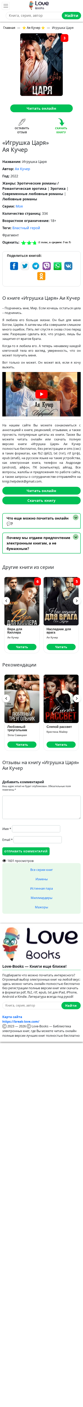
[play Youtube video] (41, 394)
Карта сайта (12, 1017)
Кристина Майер (57, 731)
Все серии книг (41, 870)
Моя (19, 206)
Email (7, 840)
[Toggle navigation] (6, 6)
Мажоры (41, 907)
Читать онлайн (41, 108)
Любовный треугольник (17, 728)
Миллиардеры (41, 898)
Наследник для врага (59, 630)
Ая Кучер (22, 168)
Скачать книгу (41, 500)
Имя (6, 829)
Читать (22, 647)
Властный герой (26, 227)
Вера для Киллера (14, 630)
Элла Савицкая (17, 735)
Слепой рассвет (59, 726)
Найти (71, 15)
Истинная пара (41, 888)
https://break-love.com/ (20, 1021)
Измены (42, 879)
